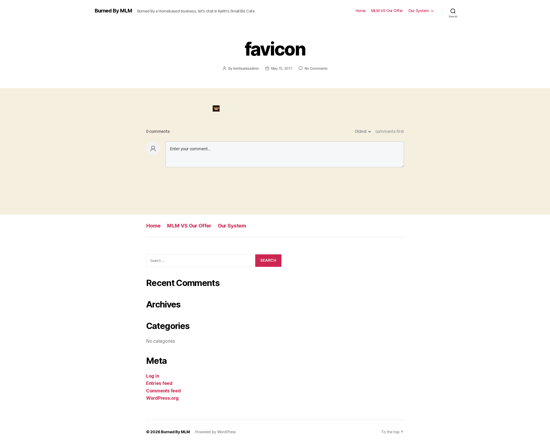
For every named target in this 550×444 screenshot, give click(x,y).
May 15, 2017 (281, 68)
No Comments (316, 68)
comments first (389, 131)
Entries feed (159, 383)
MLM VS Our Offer (387, 10)
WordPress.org (162, 398)
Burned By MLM (113, 10)
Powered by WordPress (215, 432)
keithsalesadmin (246, 68)
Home (361, 10)
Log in (152, 376)
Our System (418, 10)
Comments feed (163, 390)
